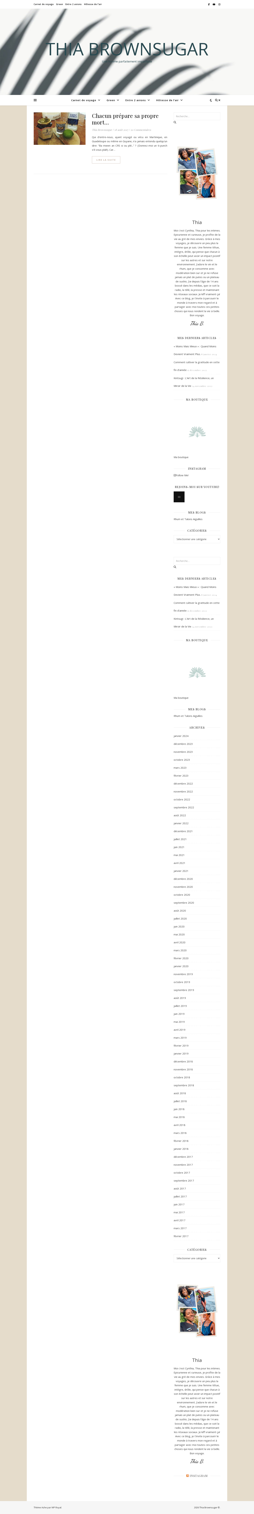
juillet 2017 (180, 1196)
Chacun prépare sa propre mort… (125, 119)
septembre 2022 (184, 807)
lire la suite (106, 159)
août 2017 (180, 1188)
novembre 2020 (183, 886)
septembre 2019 (184, 990)
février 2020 (181, 958)
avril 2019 (179, 1029)
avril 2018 (179, 1125)
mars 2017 (180, 1228)
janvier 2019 (181, 1053)
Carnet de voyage (44, 4)
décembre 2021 (183, 831)
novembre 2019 (183, 974)
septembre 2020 (184, 902)
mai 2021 (179, 855)
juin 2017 (179, 1204)
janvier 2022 (181, 823)
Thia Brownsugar (127, 48)
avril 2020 (179, 942)
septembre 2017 (184, 1180)
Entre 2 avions (73, 4)
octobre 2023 (182, 759)
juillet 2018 (180, 1101)
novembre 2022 (183, 791)
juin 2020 (179, 926)
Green (59, 4)
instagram (199, 1476)
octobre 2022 (182, 799)
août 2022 (180, 815)
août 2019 (180, 998)
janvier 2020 (181, 966)
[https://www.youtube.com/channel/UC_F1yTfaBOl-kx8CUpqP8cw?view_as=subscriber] (179, 496)
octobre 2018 (182, 1077)
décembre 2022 (183, 783)
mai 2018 (179, 1117)
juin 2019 (179, 1013)
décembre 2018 (183, 1061)
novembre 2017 (183, 1164)
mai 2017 (179, 1212)
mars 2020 (180, 950)
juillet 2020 (180, 918)
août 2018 (180, 1093)
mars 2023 (180, 767)
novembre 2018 (183, 1069)
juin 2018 (179, 1109)
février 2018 (181, 1141)
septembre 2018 (184, 1085)
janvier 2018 (181, 1148)
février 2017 (181, 1236)
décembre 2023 (183, 744)
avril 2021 (179, 863)
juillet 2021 (180, 839)
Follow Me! (182, 475)
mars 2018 (180, 1133)
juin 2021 (179, 847)
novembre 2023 (183, 751)
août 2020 (180, 910)
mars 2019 (180, 1037)
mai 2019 (179, 1021)
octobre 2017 (182, 1172)
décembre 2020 (183, 879)
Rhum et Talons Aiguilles (188, 519)
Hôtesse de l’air (93, 4)
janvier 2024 (181, 736)
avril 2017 (179, 1220)
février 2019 (181, 1045)
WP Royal (56, 1507)
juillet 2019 (180, 1006)
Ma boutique (181, 457)
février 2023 (181, 775)
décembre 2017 (183, 1156)
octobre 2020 (182, 894)
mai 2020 (179, 934)
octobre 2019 (182, 982)
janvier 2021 (181, 871)
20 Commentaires (140, 130)
